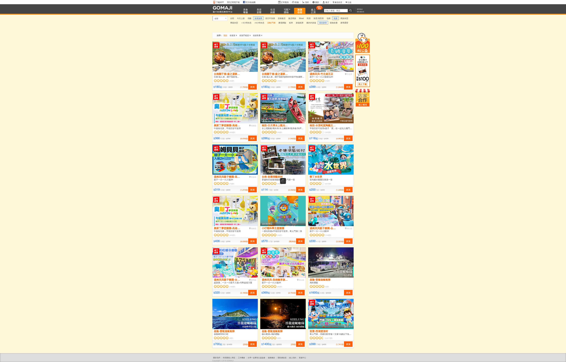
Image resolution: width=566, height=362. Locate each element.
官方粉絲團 (250, 2)
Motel (301, 18)
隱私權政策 (360, 12)
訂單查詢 (285, 2)
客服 (297, 2)
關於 (317, 2)
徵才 (327, 2)
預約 (307, 2)
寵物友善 (334, 22)
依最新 (232, 35)
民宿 (309, 18)
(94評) (279, 132)
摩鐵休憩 (234, 22)
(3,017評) (329, 338)
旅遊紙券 (299, 22)
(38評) (279, 235)
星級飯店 (282, 18)
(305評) (328, 132)
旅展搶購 (258, 18)
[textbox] (336, 10)
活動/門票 (271, 22)
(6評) (327, 286)
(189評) (232, 286)
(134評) (328, 235)
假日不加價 (270, 18)
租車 (291, 22)
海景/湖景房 (319, 18)
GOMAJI (223, 9)
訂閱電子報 (235, 2)
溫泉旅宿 (323, 22)
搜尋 (351, 10)
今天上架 (241, 18)
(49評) (326, 359)
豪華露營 (344, 22)
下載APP (220, 2)
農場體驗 (282, 22)
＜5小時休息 (246, 22)
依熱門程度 (244, 35)
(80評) (279, 286)
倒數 (249, 18)
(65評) (327, 81)
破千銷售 (216, 45)
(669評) (232, 132)
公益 (349, 2)
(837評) (328, 183)
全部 (216, 18)
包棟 (328, 18)
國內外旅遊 (311, 22)
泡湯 (335, 18)
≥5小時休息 (259, 22)
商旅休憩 (344, 18)
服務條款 (360, 9)
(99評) (279, 183)
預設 (225, 35)
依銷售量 (257, 35)
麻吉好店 (338, 2)
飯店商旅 (292, 18)
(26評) (231, 81)
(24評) (279, 359)
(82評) (231, 359)
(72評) (231, 183)
